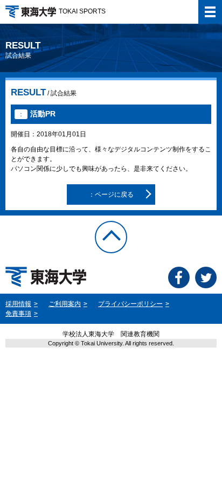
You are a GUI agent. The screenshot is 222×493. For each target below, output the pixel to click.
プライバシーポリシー (130, 304)
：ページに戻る (111, 194)
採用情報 (18, 304)
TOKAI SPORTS (82, 11)
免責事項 (18, 313)
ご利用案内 (64, 304)
